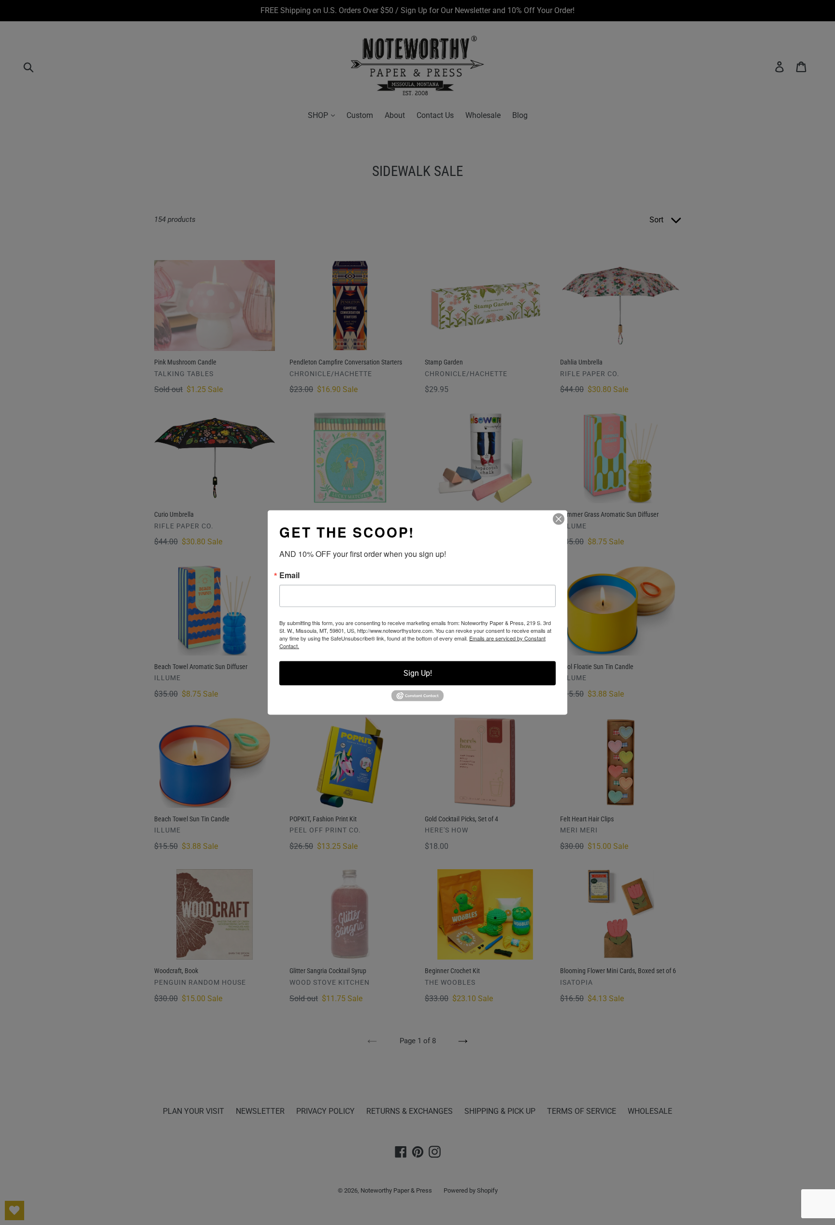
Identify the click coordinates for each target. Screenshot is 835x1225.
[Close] (558, 519)
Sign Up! (417, 673)
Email (289, 575)
